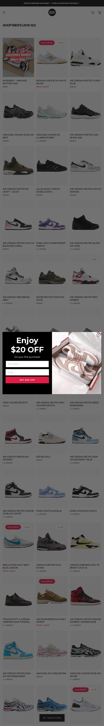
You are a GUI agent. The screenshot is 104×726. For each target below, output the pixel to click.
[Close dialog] (98, 334)
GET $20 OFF (27, 380)
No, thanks (27, 388)
